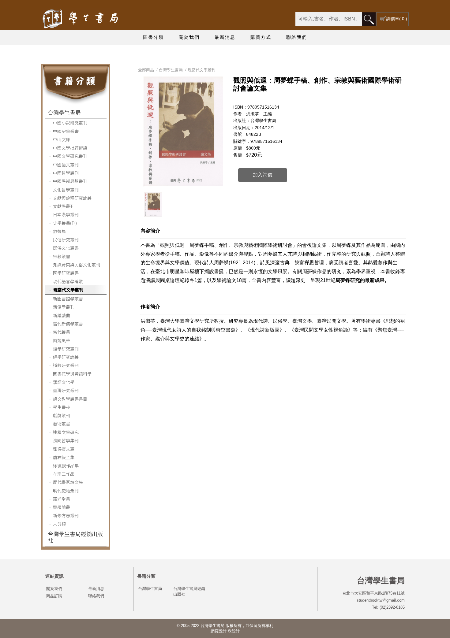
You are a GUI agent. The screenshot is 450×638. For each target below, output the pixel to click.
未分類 (59, 524)
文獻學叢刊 (63, 206)
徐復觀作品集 (66, 465)
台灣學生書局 (64, 112)
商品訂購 (54, 596)
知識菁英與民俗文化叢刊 (76, 265)
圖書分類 (153, 37)
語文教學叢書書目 (70, 399)
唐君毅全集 (63, 457)
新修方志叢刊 (66, 515)
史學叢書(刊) (65, 223)
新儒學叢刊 (63, 307)
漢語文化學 (63, 382)
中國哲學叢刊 (66, 173)
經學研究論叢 (66, 357)
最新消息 (225, 37)
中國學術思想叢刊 (70, 181)
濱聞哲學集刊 (66, 440)
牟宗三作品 (63, 474)
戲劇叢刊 (61, 415)
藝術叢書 (61, 424)
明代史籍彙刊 (66, 491)
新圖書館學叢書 (68, 298)
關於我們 (189, 37)
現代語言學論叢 (68, 281)
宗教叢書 (61, 256)
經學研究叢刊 (66, 349)
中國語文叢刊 (66, 164)
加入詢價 (262, 174)
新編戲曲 (61, 315)
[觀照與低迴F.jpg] (153, 204)
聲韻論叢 (61, 507)
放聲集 (59, 231)
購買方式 (260, 37)
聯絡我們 (296, 37)
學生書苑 (61, 407)
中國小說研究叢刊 (70, 123)
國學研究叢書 (66, 273)
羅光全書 (61, 499)
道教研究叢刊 (66, 365)
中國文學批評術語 (70, 148)
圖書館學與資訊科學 (72, 374)
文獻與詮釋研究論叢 (72, 198)
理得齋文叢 (63, 449)
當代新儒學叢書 (68, 324)
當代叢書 (61, 332)
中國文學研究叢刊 (70, 156)
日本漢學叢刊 (66, 214)
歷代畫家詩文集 (68, 482)
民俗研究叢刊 (66, 239)
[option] (153, 204)
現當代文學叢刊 (68, 290)
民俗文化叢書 (66, 248)
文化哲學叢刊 (66, 190)
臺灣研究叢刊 (66, 390)
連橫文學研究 (66, 432)
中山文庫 (61, 139)
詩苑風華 (61, 340)
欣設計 (234, 631)
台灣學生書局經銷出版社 (75, 537)
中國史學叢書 (66, 131)
